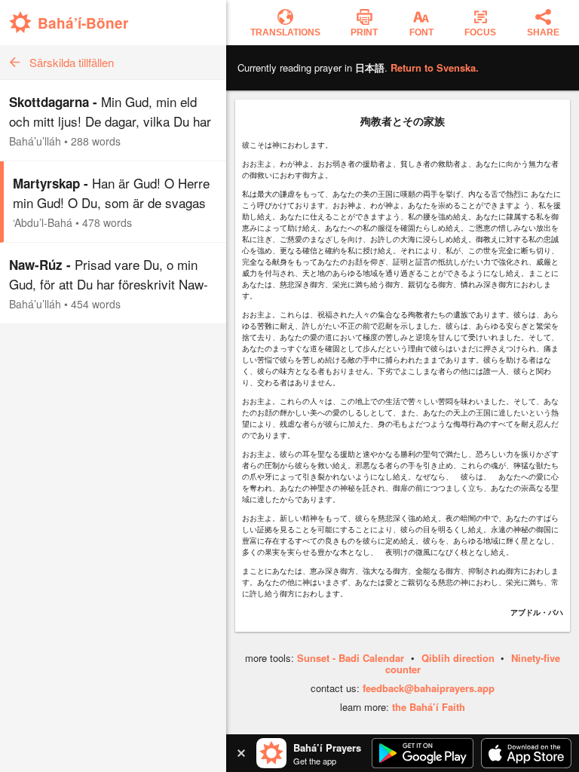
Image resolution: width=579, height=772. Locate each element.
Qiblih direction (458, 658)
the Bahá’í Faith (428, 707)
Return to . (435, 67)
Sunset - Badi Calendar (350, 658)
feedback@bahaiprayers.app (429, 688)
